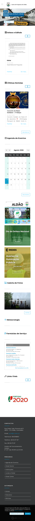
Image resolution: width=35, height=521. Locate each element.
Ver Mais (27, 312)
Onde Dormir (9, 466)
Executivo (8, 495)
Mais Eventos (26, 194)
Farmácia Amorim (11, 347)
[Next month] (9, 150)
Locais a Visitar (10, 473)
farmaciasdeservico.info (21, 368)
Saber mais (17, 272)
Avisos (7, 491)
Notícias (8, 498)
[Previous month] (6, 150)
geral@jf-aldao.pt (14, 433)
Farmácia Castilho (11, 353)
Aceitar (28, 513)
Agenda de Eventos (11, 462)
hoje (28, 150)
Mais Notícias (25, 132)
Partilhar (9, 71)
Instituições (9, 469)
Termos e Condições (19, 510)
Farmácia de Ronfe (11, 365)
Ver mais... (24, 71)
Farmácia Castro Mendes (13, 359)
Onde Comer (9, 476)
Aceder (17, 220)
